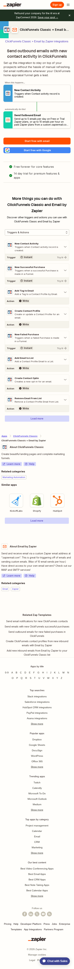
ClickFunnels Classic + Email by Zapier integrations (36, 41)
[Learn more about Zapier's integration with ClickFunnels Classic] (4, 447)
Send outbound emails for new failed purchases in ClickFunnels (37, 633)
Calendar (37, 831)
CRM (37, 842)
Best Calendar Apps (37, 890)
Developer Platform (30, 924)
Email (37, 836)
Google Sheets (37, 745)
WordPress (37, 756)
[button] (37, 150)
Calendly (37, 788)
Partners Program (53, 929)
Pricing (7, 924)
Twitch (37, 782)
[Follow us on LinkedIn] (30, 914)
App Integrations (33, 929)
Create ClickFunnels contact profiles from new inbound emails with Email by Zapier (37, 643)
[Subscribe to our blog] (49, 914)
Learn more (13, 463)
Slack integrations (37, 696)
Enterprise (64, 924)
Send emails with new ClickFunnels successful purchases (37, 626)
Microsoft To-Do (37, 793)
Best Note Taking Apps (37, 885)
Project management (37, 825)
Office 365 (37, 761)
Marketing (37, 847)
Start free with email (37, 141)
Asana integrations (37, 718)
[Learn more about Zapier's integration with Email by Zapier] (72, 601)
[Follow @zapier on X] (37, 914)
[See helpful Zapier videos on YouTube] (43, 914)
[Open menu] (68, 5)
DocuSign (37, 750)
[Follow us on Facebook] (24, 914)
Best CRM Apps (37, 879)
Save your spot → (48, 17)
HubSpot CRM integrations (37, 707)
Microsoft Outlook (37, 799)
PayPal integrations (37, 712)
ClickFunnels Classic (25, 436)
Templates (16, 929)
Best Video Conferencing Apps (37, 868)
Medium (37, 804)
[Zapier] (12, 4)
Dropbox (37, 739)
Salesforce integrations (37, 702)
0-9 (7, 672)
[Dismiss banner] (69, 15)
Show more (37, 723)
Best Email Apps (37, 874)
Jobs (54, 924)
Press (47, 924)
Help (31, 463)
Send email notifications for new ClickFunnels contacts (37, 621)
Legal (32, 960)
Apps (4, 436)
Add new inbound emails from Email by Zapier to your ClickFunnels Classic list (37, 652)
